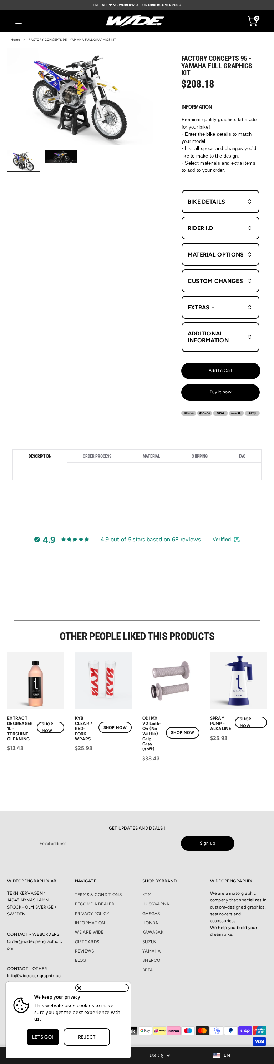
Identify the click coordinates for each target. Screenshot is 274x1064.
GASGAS (151, 913)
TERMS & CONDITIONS (98, 894)
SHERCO (151, 960)
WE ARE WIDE (89, 932)
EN (227, 1055)
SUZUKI (150, 941)
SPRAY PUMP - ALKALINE (220, 723)
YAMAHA (151, 951)
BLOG (80, 960)
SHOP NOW (47, 727)
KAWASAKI (153, 932)
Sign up (207, 843)
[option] (80, 99)
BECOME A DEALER (95, 903)
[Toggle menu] (18, 21)
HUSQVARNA (155, 903)
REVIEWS (84, 951)
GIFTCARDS (87, 941)
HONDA (150, 922)
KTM (146, 894)
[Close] (102, 987)
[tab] (39, 456)
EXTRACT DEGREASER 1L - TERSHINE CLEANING (20, 728)
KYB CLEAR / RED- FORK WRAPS (83, 728)
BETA (147, 970)
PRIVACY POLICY (92, 913)
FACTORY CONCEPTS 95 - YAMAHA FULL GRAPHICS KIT (72, 39)
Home (15, 39)
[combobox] (227, 1055)
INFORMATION (90, 922)
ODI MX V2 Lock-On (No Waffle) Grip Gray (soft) (151, 733)
